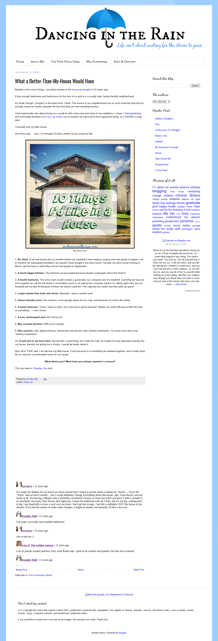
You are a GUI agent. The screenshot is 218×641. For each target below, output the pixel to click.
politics (197, 221)
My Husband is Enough (166, 147)
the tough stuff (170, 228)
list (31, 382)
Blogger (122, 632)
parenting (158, 221)
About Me (37, 61)
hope (197, 206)
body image (177, 191)
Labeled (159, 141)
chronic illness (187, 195)
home (26, 382)
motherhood (173, 217)
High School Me (163, 158)
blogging (159, 191)
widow (197, 229)
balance (184, 187)
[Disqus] (80, 435)
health (172, 206)
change (156, 195)
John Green (181, 284)
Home (20, 61)
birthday (195, 187)
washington (187, 229)
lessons (157, 213)
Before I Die (161, 136)
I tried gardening (132, 113)
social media (181, 225)
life (165, 213)
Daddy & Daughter (164, 118)
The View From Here (65, 61)
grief (155, 206)
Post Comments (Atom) (40, 575)
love (185, 213)
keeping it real (181, 209)
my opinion (192, 217)
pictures (186, 221)
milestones (157, 217)
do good (195, 199)
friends (181, 203)
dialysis (185, 199)
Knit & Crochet (125, 61)
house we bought (81, 89)
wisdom (157, 232)
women (165, 232)
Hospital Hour (161, 164)
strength (196, 225)
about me (163, 187)
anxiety (174, 187)
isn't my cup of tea (52, 116)
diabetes (175, 199)
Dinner (158, 153)
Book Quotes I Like (176, 244)
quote (157, 225)
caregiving (194, 191)
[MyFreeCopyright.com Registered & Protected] (109, 594)
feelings (171, 203)
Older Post (139, 569)
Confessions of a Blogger (167, 130)
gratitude (193, 203)
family (156, 203)
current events (160, 199)
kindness (195, 210)
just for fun (165, 209)
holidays (181, 206)
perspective (172, 221)
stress (156, 228)
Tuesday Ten (40, 368)
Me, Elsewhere (96, 61)
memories (195, 214)
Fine (157, 124)
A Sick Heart (161, 170)
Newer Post (21, 569)
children (168, 195)
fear (163, 203)
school (167, 225)
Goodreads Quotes (192, 291)
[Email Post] (44, 379)
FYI (154, 187)
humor (155, 210)
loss (178, 214)
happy (163, 206)
